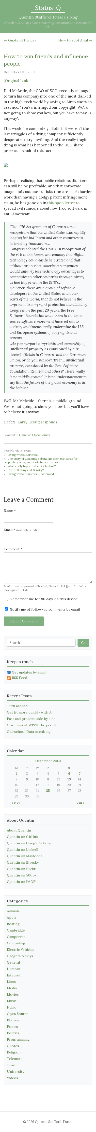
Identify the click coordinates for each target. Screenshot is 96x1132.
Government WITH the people (32, 725)
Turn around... (18, 706)
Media (12, 988)
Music (11, 1001)
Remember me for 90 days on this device (43, 599)
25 (48, 791)
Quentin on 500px (21, 875)
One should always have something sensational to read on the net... (48, 25)
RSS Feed (19, 677)
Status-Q (48, 8)
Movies (13, 994)
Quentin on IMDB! (21, 881)
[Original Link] (17, 80)
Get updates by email (29, 672)
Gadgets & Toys (20, 956)
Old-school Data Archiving (29, 731)
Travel (12, 1065)
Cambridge (16, 930)
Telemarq (14, 1058)
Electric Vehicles (20, 949)
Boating (13, 924)
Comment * (13, 549)
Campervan (16, 936)
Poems (12, 1026)
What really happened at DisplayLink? (32, 466)
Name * (10, 510)
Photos (13, 1020)
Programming (18, 1039)
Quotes (13, 1046)
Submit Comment (24, 621)
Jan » (80, 802)
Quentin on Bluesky (23, 862)
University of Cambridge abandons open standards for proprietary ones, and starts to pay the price (41, 460)
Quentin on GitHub (22, 836)
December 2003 (48, 761)
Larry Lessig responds (37, 422)
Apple (11, 917)
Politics (13, 1033)
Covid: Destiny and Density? (26, 470)
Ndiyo (11, 1007)
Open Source (41, 435)
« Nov (16, 802)
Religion (13, 1052)
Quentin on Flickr (21, 869)
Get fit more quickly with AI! (30, 712)
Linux (11, 981)
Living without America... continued (31, 474)
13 (69, 779)
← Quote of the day (20, 40)
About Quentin (19, 830)
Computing (16, 943)
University (15, 1071)
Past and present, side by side (31, 718)
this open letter (61, 202)
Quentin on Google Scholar (29, 843)
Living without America (23, 455)
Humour (13, 969)
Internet (14, 975)
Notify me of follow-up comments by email (44, 609)
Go (83, 643)
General (25, 435)
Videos (12, 1078)
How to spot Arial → (75, 40)
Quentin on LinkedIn (23, 849)
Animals (13, 911)
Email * (20, 530)
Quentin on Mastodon (25, 856)
